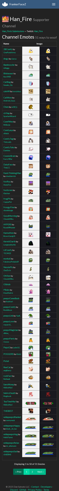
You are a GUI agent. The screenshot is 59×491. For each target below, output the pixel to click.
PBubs (6, 289)
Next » (40, 471)
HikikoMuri (7, 387)
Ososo (6, 342)
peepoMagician (10, 330)
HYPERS (7, 224)
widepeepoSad (10, 451)
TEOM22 (7, 253)
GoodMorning (10, 216)
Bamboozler (9, 65)
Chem (6, 107)
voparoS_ (7, 325)
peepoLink (8, 315)
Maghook (7, 396)
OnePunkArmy (9, 52)
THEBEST (8, 411)
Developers (46, 486)
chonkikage (8, 210)
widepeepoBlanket (12, 417)
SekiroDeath (9, 393)
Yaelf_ (18, 316)
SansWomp (8, 384)
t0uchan (6, 193)
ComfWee (8, 121)
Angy (5, 58)
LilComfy (7, 250)
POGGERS (8, 354)
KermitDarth (9, 241)
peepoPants (9, 338)
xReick (6, 133)
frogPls (7, 198)
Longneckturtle (9, 245)
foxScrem (7, 190)
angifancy (7, 370)
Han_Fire (38, 31)
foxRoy (7, 181)
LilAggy (6, 68)
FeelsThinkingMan (12, 173)
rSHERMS (7, 454)
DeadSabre (8, 293)
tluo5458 (7, 77)
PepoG (6, 347)
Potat (6, 361)
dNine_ (6, 333)
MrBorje (6, 125)
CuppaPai (7, 202)
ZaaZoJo (7, 270)
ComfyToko (8, 147)
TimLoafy (7, 142)
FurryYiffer (7, 159)
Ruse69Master (9, 227)
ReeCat (7, 367)
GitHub (22, 489)
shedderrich (11, 176)
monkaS (7, 258)
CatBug (7, 82)
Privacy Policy (35, 489)
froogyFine (8, 207)
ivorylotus (17, 91)
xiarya (13, 59)
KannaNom (8, 233)
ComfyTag (8, 138)
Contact (35, 486)
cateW (6, 91)
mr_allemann (11, 446)
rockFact (7, 376)
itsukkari (9, 301)
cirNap (6, 113)
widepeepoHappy (11, 425)
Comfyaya (8, 130)
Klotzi (18, 354)
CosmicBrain (9, 156)
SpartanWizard (9, 116)
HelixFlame (8, 437)
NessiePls (8, 267)
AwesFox (7, 185)
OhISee (6, 275)
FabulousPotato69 (11, 262)
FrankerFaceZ (17, 4)
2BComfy (7, 49)
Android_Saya (9, 101)
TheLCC (6, 167)
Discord (14, 489)
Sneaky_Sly (8, 85)
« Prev (18, 471)
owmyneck (10, 420)
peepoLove (8, 321)
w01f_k (14, 107)
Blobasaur (8, 73)
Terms (46, 489)
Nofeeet (6, 379)
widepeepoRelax (11, 443)
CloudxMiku (8, 219)
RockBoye (7, 310)
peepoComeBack (11, 298)
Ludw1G (16, 347)
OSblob (6, 284)
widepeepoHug (10, 434)
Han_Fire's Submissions (13, 31)
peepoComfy (9, 307)
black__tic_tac (11, 429)
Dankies (6, 150)
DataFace (8, 164)
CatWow (7, 97)
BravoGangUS (9, 236)
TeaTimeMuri (9, 401)
